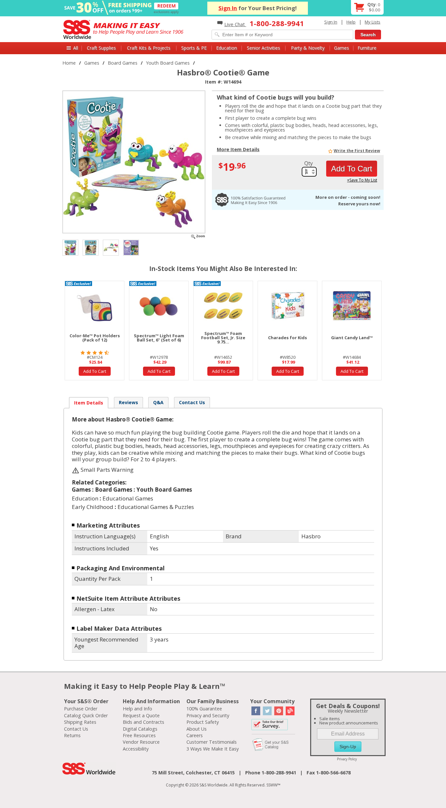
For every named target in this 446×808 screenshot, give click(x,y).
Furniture (367, 48)
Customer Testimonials (211, 742)
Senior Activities (263, 48)
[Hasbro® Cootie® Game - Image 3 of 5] (90, 247)
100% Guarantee (204, 708)
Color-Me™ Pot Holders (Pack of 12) (95, 338)
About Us (196, 729)
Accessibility (136, 749)
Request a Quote (141, 715)
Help (351, 22)
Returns (72, 735)
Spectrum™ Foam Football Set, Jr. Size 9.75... (223, 337)
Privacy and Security (207, 715)
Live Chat (235, 24)
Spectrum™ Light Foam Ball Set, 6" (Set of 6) (159, 338)
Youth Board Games (168, 63)
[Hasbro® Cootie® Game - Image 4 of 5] (111, 247)
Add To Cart (351, 168)
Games (341, 48)
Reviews (128, 402)
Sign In (227, 8)
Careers (194, 735)
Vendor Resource (141, 742)
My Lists (372, 22)
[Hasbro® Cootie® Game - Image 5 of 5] (131, 247)
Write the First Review (357, 150)
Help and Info (137, 708)
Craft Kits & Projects (148, 48)
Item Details (88, 403)
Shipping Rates (80, 722)
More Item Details (238, 149)
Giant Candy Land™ (352, 338)
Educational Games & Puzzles (156, 507)
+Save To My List (362, 180)
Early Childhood (92, 507)
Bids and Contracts (143, 722)
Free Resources (139, 735)
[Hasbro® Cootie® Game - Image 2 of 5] (70, 247)
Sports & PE (194, 48)
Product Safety (202, 722)
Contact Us (192, 402)
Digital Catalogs (140, 729)
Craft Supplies (101, 48)
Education (226, 48)
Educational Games (128, 498)
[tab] (88, 402)
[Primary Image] (197, 236)
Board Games (122, 63)
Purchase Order (80, 708)
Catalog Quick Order (86, 715)
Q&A (158, 402)
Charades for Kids (287, 338)
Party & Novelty (308, 48)
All (75, 48)
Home (69, 63)
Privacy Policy (347, 759)
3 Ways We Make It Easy (212, 749)
